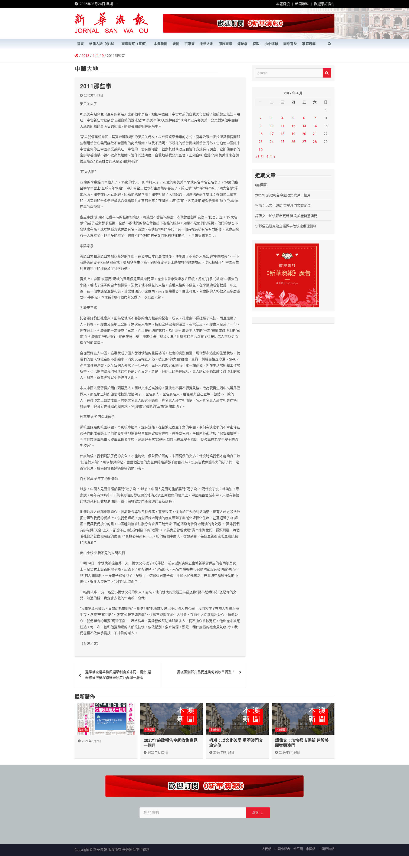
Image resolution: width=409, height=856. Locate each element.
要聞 (176, 44)
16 (261, 134)
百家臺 (189, 44)
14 (315, 126)
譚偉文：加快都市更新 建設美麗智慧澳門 (286, 216)
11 (282, 126)
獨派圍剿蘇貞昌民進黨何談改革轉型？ (206, 672)
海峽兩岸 (225, 44)
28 (315, 142)
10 (272, 126)
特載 (256, 44)
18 (282, 134)
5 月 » (270, 157)
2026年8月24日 (92, 741)
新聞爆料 (302, 4)
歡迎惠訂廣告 (324, 4)
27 (304, 142)
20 (304, 134)
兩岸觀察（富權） (135, 44)
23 (261, 142)
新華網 (298, 849)
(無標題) (261, 185)
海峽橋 (242, 44)
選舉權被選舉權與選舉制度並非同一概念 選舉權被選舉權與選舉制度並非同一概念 (118, 675)
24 (272, 142)
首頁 (80, 44)
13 (304, 126)
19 (293, 134)
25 (282, 142)
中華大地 (206, 44)
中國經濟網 (326, 849)
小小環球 (271, 44)
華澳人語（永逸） (102, 44)
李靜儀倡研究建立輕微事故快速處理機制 (286, 226)
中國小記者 (282, 849)
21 (315, 134)
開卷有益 (290, 44)
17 (272, 134)
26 (293, 142)
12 (293, 126)
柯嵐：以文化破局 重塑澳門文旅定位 (283, 205)
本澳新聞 (160, 44)
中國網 (310, 849)
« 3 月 (259, 157)
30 (261, 150)
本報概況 (283, 4)
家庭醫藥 (309, 44)
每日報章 (83, 729)
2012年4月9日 (93, 95)
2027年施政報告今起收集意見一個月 (283, 195)
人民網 (266, 849)
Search (327, 73)
